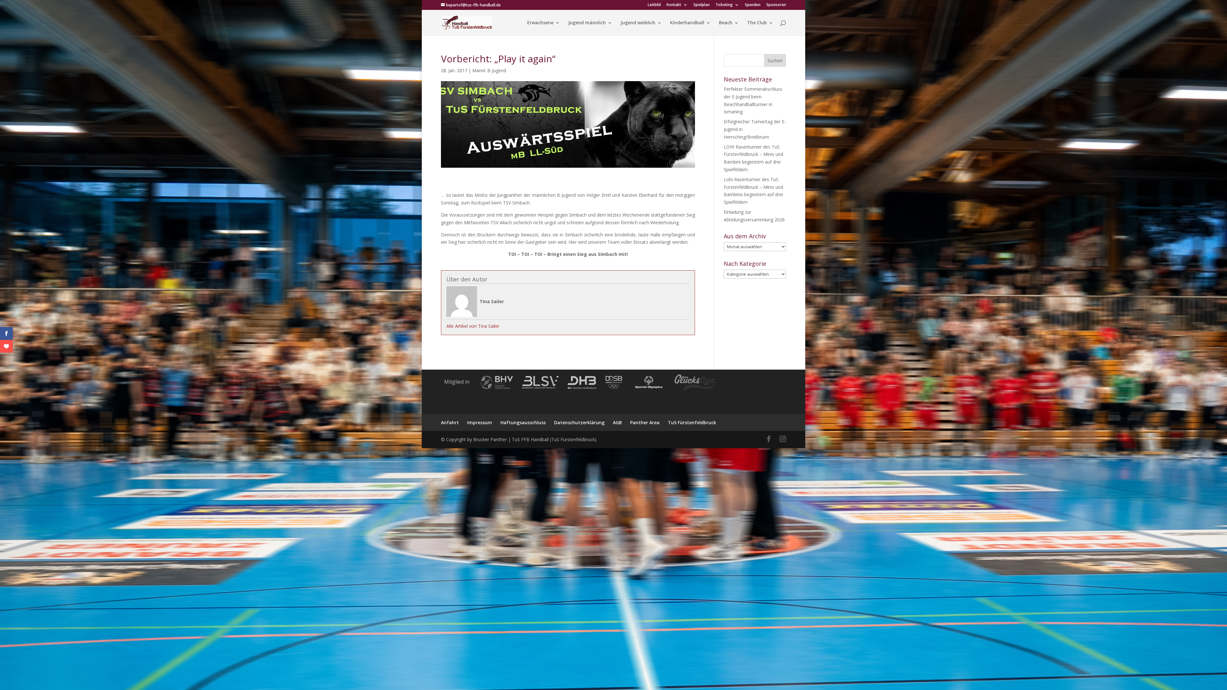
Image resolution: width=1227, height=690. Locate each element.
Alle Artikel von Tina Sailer (472, 326)
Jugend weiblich (638, 23)
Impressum (479, 422)
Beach (725, 23)
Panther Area (645, 422)
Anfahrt (450, 422)
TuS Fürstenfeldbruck (692, 422)
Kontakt (674, 5)
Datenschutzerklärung (579, 422)
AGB (617, 422)
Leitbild (654, 5)
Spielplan (701, 5)
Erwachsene (540, 23)
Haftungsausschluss (523, 422)
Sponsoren (776, 5)
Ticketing (724, 5)
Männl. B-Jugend (489, 70)
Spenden (752, 5)
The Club (757, 23)
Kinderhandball (687, 23)
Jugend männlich (587, 23)
